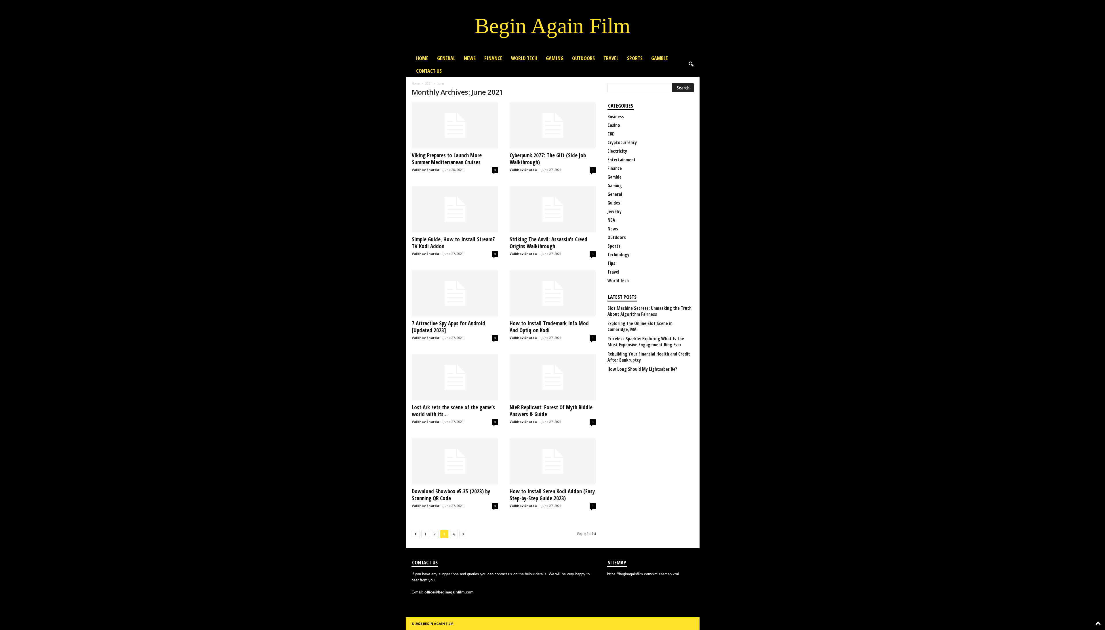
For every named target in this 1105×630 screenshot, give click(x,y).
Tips (611, 263)
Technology (618, 254)
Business (615, 116)
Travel (610, 58)
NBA (611, 220)
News (470, 58)
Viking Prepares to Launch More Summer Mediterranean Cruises (447, 159)
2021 (428, 83)
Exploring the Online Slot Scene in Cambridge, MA (639, 326)
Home (422, 58)
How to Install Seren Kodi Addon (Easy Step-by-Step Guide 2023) (552, 495)
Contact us (429, 70)
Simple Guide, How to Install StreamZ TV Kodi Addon (453, 243)
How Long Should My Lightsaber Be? (642, 369)
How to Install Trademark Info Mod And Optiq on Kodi (549, 327)
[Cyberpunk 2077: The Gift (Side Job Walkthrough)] (553, 125)
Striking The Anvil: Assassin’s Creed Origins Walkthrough (548, 243)
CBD (611, 134)
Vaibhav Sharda (425, 169)
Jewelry (614, 211)
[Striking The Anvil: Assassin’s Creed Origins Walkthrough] (553, 209)
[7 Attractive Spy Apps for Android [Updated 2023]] (455, 293)
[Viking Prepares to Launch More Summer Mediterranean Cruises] (455, 125)
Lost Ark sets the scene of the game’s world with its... (453, 411)
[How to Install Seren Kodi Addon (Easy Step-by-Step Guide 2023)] (553, 461)
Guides (613, 203)
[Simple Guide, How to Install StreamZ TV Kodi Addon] (455, 209)
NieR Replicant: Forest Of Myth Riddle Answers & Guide (551, 411)
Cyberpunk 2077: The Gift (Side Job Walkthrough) (548, 159)
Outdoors (583, 58)
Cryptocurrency (622, 142)
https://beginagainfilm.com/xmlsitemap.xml (643, 574)
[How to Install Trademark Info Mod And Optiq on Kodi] (553, 293)
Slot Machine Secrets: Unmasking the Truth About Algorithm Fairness (649, 311)
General (446, 58)
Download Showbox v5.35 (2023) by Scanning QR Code (451, 495)
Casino (613, 125)
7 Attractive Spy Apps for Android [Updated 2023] (448, 327)
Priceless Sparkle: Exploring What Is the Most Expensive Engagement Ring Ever (645, 342)
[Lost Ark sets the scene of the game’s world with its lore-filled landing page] (455, 377)
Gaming (554, 58)
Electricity (617, 151)
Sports (635, 58)
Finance (493, 58)
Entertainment (621, 159)
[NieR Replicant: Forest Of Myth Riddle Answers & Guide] (553, 377)
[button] (691, 64)
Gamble (659, 58)
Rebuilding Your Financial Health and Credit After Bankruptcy (648, 357)
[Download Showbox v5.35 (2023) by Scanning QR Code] (455, 461)
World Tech (524, 58)
